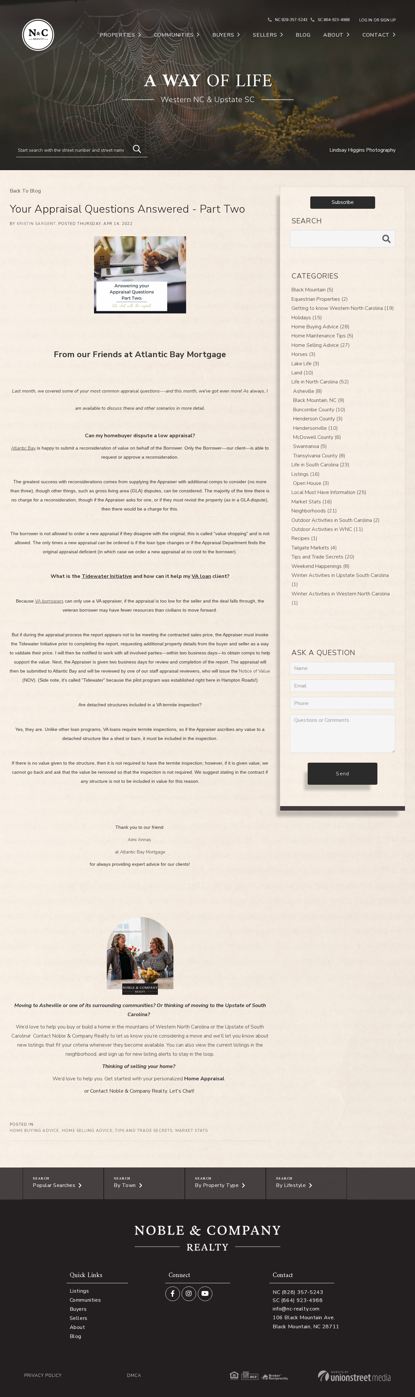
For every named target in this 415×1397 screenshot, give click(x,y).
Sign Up (388, 20)
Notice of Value (254, 671)
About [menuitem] (333, 35)
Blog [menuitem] (303, 35)
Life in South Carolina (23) (320, 464)
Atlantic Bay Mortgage (180, 354)
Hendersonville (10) (315, 428)
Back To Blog (25, 190)
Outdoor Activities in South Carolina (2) (335, 520)
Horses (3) (303, 354)
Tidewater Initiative (107, 576)
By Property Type (217, 1185)
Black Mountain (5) (312, 289)
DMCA (134, 1376)
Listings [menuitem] (79, 1291)
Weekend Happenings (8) (320, 566)
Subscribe (343, 202)
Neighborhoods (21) (314, 510)
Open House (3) (311, 483)
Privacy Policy (43, 1376)
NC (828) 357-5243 (298, 1292)
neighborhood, (81, 1054)
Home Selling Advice (87, 1130)
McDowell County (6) (317, 437)
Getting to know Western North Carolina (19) (342, 308)
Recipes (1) (304, 538)
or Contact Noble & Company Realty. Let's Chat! (139, 1091)
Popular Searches (54, 1185)
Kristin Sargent (36, 223)
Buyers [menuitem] (223, 35)
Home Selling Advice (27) (320, 345)
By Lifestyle (291, 1185)
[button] (134, 148)
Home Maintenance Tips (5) (322, 335)
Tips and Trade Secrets (143, 1130)
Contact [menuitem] (376, 35)
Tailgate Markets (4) (314, 547)
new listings (30, 1045)
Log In (365, 20)
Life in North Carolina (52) (320, 381)
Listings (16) (305, 474)
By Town (125, 1185)
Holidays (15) (306, 317)
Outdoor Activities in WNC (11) (327, 529)
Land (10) (302, 372)
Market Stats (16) (311, 501)
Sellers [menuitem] (265, 35)
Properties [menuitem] (117, 35)
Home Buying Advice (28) (320, 326)
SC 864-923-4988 (334, 19)
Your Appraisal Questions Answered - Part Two (127, 209)
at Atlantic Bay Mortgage (140, 852)
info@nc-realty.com (296, 1308)
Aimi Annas (140, 840)
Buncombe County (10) (319, 409)
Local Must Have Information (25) (328, 492)
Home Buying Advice (34, 1130)
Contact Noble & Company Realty (71, 1035)
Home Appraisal (204, 1078)
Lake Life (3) (305, 363)
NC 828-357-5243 (291, 19)
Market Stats (191, 1130)
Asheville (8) (307, 391)
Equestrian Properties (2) (319, 299)
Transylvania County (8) (319, 455)
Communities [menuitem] (174, 35)
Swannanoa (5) (310, 446)
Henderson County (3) (318, 418)
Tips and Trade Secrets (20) (322, 556)
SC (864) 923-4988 (298, 1300)
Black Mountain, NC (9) (318, 400)
